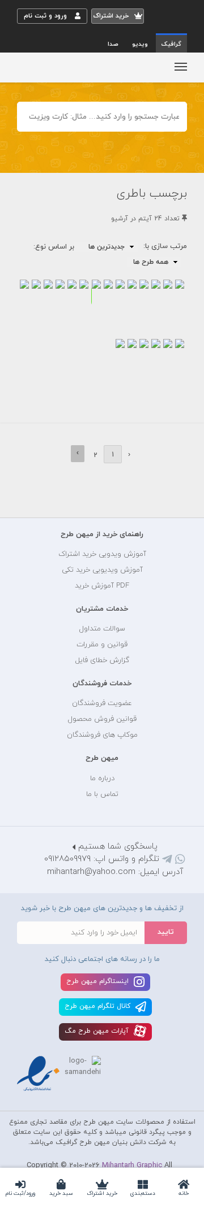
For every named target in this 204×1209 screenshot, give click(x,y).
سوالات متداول (102, 629)
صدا (113, 44)
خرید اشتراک (102, 1193)
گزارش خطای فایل (102, 660)
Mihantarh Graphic (132, 1165)
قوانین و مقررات (102, 645)
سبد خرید (61, 1193)
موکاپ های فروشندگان (102, 735)
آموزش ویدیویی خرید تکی (102, 570)
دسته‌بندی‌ (142, 1193)
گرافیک (171, 44)
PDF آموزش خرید (102, 586)
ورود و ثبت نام (46, 15)
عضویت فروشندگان (102, 703)
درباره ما (102, 778)
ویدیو (140, 44)
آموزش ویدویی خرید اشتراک (102, 554)
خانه (183, 1193)
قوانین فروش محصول (102, 719)
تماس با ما (102, 794)
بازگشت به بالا (45, 498)
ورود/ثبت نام (20, 1193)
